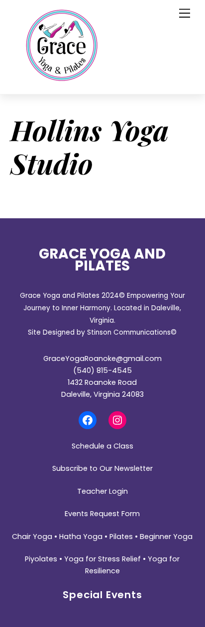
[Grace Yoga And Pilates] (61, 78)
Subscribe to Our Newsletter (102, 468)
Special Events (102, 595)
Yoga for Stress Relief (102, 559)
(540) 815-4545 (102, 370)
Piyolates (41, 559)
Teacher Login (102, 491)
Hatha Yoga (80, 536)
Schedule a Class (102, 446)
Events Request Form (102, 514)
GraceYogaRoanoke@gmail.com (102, 358)
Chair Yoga (32, 536)
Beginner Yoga (166, 536)
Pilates (121, 536)
